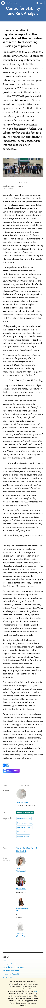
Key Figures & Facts (9, 964)
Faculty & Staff (8, 977)
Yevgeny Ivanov (22, 802)
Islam (29, 827)
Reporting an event (24, 823)
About (6, 957)
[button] (5, 167)
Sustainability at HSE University (13, 967)
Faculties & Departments (11, 971)
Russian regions (23, 836)
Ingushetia (21, 827)
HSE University (11, 3)
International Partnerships (11, 974)
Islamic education (23, 832)
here (18, 989)
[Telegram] (7, 765)
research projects (24, 818)
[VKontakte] (4, 765)
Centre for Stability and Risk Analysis (23, 10)
